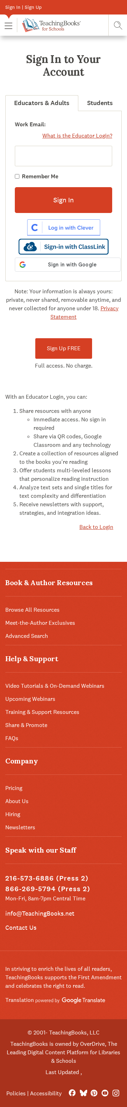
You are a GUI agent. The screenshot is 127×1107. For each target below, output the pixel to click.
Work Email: (30, 124)
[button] (8, 25)
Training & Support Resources (42, 712)
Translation (20, 1000)
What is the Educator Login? (77, 135)
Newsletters (20, 827)
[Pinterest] (94, 1093)
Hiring (12, 814)
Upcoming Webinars (30, 699)
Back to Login (96, 527)
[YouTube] (105, 1093)
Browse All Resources (32, 609)
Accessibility (46, 1093)
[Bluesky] (83, 1093)
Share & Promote (26, 725)
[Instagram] (116, 1093)
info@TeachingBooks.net (39, 913)
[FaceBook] (72, 1093)
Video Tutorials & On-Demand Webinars (54, 686)
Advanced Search (26, 636)
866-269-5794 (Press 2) (47, 889)
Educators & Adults (41, 103)
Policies (16, 1093)
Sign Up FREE (63, 348)
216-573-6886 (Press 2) (47, 878)
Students (100, 103)
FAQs (11, 738)
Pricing (13, 788)
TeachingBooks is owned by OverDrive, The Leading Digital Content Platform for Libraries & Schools (63, 1052)
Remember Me (40, 176)
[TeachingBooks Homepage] (49, 25)
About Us (17, 801)
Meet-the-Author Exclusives (40, 623)
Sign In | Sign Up (23, 7)
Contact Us (20, 927)
